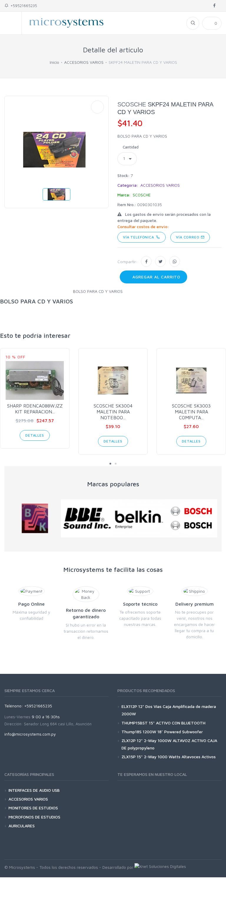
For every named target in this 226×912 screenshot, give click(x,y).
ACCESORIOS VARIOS (84, 62)
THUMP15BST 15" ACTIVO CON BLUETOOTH (163, 722)
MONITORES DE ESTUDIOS (33, 807)
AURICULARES (22, 825)
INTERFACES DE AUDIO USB (34, 790)
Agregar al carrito (155, 276)
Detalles (34, 435)
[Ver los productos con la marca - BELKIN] (139, 518)
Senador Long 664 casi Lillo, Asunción (58, 723)
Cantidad (131, 147)
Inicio (54, 62)
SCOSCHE (131, 104)
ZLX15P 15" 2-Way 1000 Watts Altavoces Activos (169, 756)
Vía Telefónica (139, 237)
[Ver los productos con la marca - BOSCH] (191, 518)
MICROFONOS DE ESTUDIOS (34, 816)
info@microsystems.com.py (30, 733)
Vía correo (188, 237)
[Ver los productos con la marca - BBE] (87, 518)
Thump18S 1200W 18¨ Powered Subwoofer (162, 731)
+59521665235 (22, 5)
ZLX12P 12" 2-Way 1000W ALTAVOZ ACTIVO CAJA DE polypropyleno (169, 744)
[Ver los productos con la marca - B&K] (35, 518)
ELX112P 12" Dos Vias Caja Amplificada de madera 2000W (169, 710)
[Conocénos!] (160, 867)
